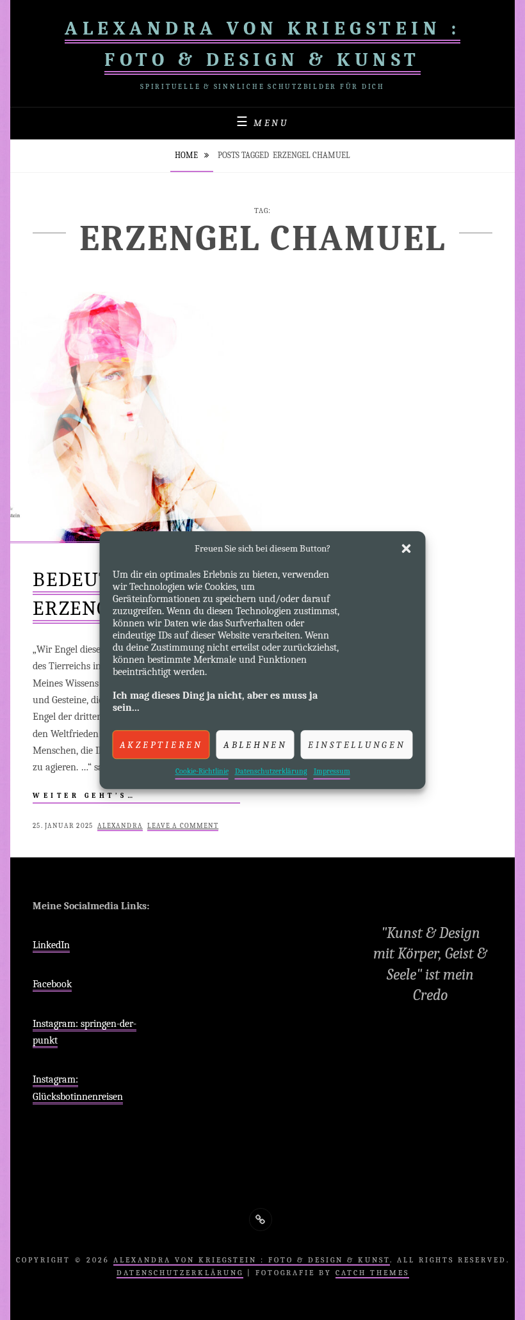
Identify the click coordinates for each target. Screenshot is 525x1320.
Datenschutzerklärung (271, 771)
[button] (406, 548)
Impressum (332, 771)
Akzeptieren (161, 745)
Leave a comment (183, 826)
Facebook (52, 984)
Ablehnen (255, 745)
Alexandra (120, 826)
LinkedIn (51, 945)
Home (187, 155)
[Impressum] (260, 1219)
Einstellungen (357, 745)
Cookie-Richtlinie (202, 771)
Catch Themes (372, 1272)
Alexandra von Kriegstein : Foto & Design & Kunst (251, 1259)
